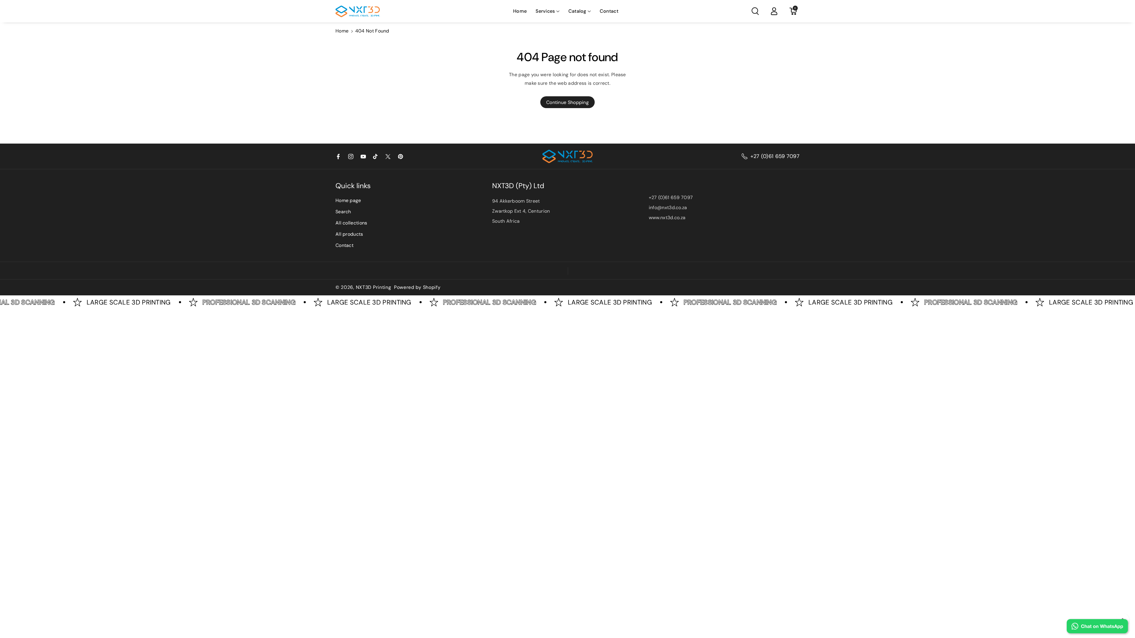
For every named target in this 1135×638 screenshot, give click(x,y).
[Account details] (774, 11)
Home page (348, 200)
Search (343, 212)
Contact (344, 245)
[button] (547, 11)
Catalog (577, 11)
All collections (351, 223)
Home (341, 31)
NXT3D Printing (373, 287)
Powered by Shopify (417, 287)
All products (349, 234)
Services (545, 11)
